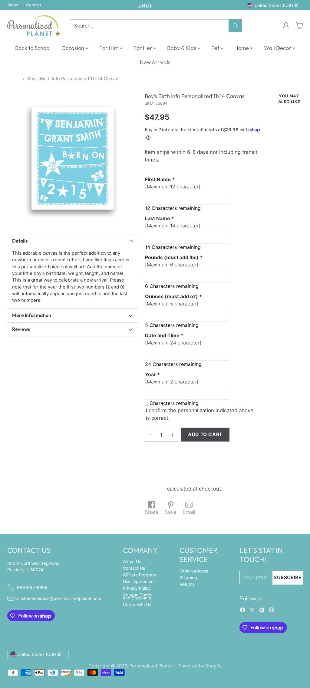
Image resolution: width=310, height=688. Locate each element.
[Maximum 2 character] (171, 378)
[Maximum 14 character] (172, 222)
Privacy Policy (137, 588)
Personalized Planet (150, 666)
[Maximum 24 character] (173, 339)
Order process (194, 570)
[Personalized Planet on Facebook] (242, 611)
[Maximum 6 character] (174, 261)
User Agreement (139, 581)
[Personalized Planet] (33, 25)
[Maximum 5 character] (173, 300)
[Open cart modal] (299, 25)
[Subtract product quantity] (150, 434)
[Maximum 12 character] (172, 183)
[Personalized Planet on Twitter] (252, 611)
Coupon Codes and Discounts (137, 596)
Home (13, 78)
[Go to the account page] (286, 25)
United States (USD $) (276, 5)
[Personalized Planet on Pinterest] (261, 611)
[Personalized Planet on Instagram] (271, 611)
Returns (187, 584)
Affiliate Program (139, 574)
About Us (132, 561)
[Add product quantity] (172, 434)
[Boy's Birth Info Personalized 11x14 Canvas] (72, 158)
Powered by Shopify (200, 666)
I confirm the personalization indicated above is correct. (199, 414)
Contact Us (134, 568)
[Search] (235, 25)
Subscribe (288, 577)
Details (145, 5)
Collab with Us (137, 604)
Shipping (155, 489)
